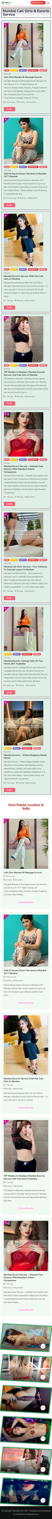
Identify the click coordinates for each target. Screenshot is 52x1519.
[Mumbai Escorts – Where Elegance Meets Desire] (23, 723)
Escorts (7, 273)
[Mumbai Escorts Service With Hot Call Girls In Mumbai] (23, 240)
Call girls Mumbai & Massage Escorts (23, 77)
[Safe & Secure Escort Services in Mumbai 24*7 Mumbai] (23, 141)
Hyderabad (11, 1468)
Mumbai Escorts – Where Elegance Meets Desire (25, 756)
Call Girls (7, 170)
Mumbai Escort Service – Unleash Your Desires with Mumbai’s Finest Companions (23, 469)
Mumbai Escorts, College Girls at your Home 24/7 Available (23, 662)
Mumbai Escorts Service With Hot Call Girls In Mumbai (23, 277)
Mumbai (22, 102)
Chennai (9, 1499)
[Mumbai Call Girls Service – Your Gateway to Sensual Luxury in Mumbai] (23, 535)
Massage (7, 74)
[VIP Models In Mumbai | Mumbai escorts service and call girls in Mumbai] (23, 339)
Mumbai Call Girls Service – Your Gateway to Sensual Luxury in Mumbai (25, 568)
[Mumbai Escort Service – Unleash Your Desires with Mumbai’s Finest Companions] (23, 434)
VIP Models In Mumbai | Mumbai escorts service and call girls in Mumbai (24, 373)
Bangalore (11, 1437)
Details (9, 109)
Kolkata (9, 1406)
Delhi (8, 1375)
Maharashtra (31, 102)
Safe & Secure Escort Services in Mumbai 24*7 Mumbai (25, 175)
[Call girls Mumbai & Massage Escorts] (23, 45)
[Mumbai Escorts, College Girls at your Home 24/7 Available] (23, 629)
